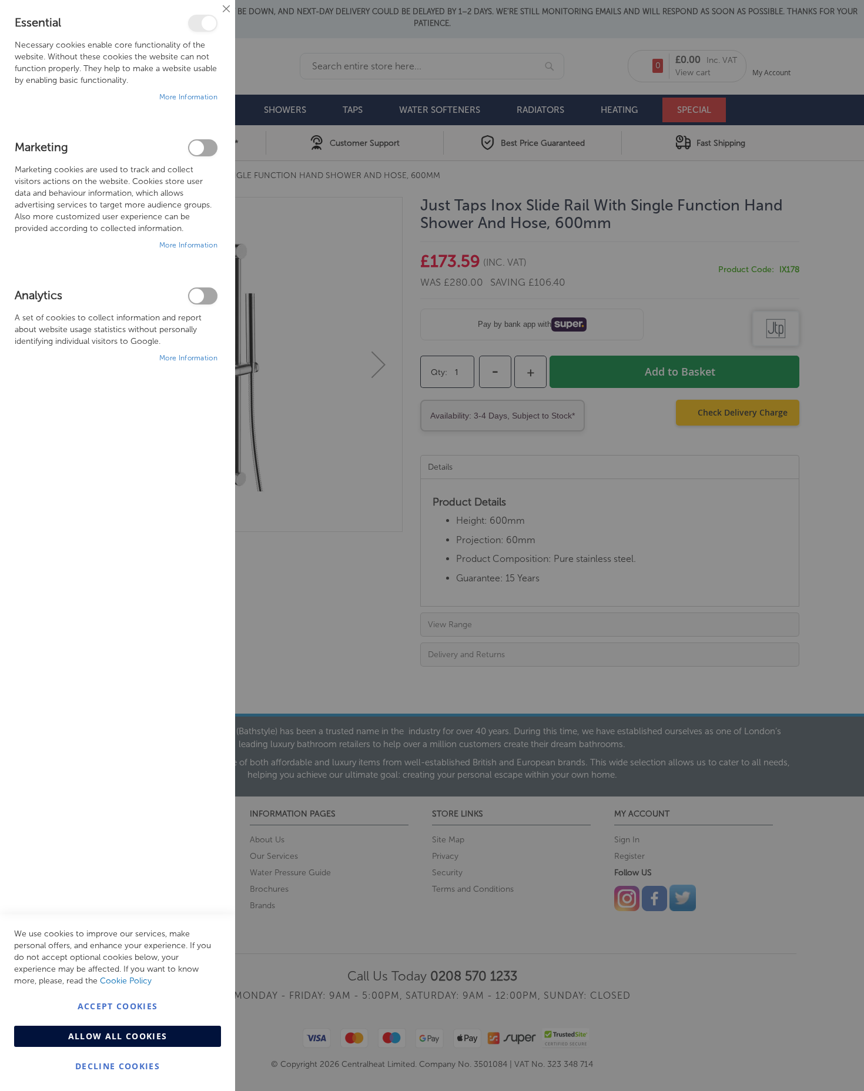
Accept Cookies (118, 1006)
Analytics (202, 295)
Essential (202, 23)
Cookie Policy (126, 981)
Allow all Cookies (118, 1036)
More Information (188, 97)
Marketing (202, 147)
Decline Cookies (117, 1066)
